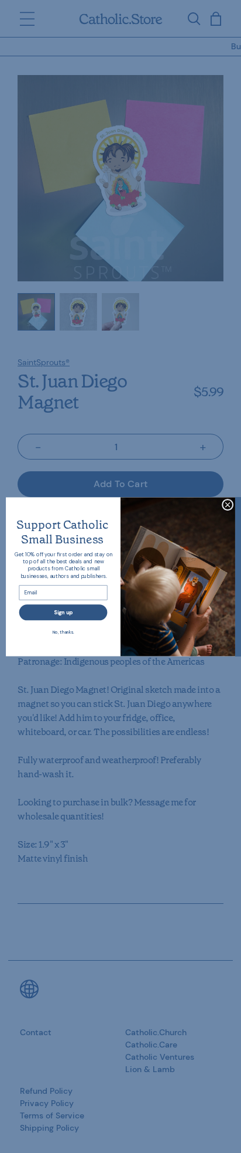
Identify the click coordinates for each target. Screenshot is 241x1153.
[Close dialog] (227, 504)
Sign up (63, 611)
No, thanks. (63, 631)
